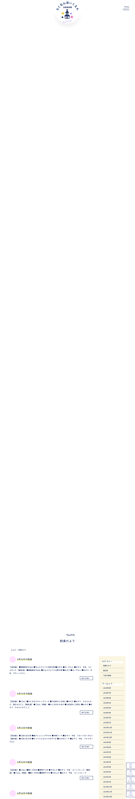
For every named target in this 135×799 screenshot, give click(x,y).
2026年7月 (107, 693)
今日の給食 (107, 675)
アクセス (131, 781)
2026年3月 (107, 713)
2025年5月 (107, 762)
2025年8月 (107, 747)
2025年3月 (107, 772)
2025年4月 (107, 767)
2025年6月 (107, 757)
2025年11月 (107, 732)
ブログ (130, 795)
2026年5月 (107, 703)
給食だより (107, 665)
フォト (130, 788)
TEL (130, 767)
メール (130, 774)
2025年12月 (107, 727)
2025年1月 (107, 782)
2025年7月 (107, 752)
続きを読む (85, 678)
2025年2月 (107, 777)
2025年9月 (107, 742)
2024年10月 (107, 796)
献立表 (105, 670)
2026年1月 (107, 722)
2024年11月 (107, 792)
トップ (13, 650)
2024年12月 (107, 787)
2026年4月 (107, 708)
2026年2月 (107, 717)
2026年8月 (107, 688)
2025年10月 (107, 737)
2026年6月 (107, 698)
